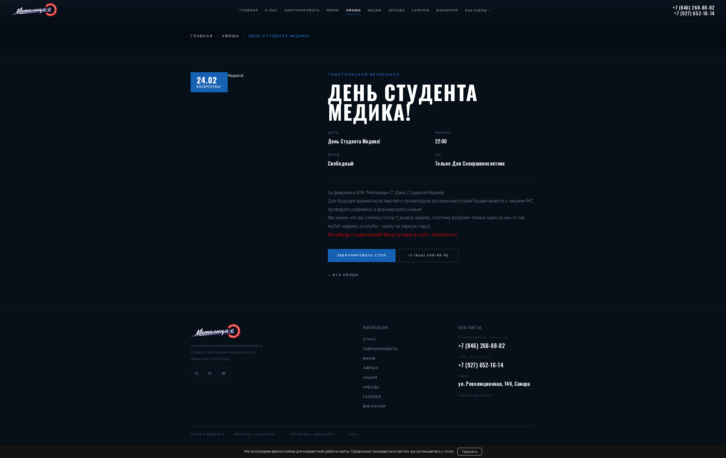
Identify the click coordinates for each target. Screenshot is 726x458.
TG (196, 373)
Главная (249, 10)
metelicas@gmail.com (475, 395)
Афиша (353, 10)
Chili (354, 434)
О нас (271, 10)
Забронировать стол (362, 255)
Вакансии (447, 10)
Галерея (421, 10)
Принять (469, 451)
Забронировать (302, 10)
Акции (375, 10)
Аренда (397, 10)
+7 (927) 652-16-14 (694, 13)
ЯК (223, 373)
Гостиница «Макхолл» (312, 434)
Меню (333, 10)
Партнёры (477, 10)
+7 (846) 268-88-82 (694, 8)
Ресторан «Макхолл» (254, 434)
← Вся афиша (343, 275)
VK (210, 373)
